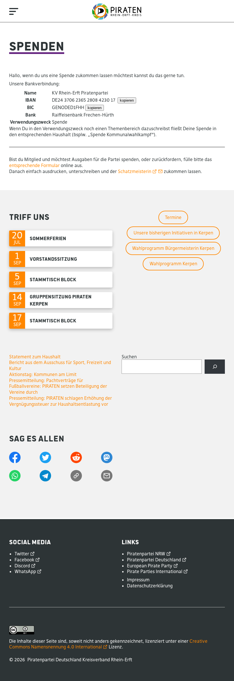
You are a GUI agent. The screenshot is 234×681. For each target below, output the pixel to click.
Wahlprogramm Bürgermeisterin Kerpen (173, 248)
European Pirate (149, 565)
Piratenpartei (146, 554)
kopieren (127, 100)
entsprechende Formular (34, 165)
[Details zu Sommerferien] (60, 238)
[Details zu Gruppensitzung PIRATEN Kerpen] (60, 300)
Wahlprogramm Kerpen (173, 263)
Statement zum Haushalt (34, 356)
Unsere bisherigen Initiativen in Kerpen (173, 233)
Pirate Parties (154, 571)
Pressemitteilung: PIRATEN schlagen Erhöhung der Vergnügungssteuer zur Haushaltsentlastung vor (60, 401)
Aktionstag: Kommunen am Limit (42, 374)
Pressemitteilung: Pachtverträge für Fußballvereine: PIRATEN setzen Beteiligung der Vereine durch (58, 386)
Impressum (138, 579)
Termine (173, 217)
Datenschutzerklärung (150, 585)
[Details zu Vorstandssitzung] (60, 259)
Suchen (129, 356)
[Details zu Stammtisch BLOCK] (60, 280)
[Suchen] (215, 366)
